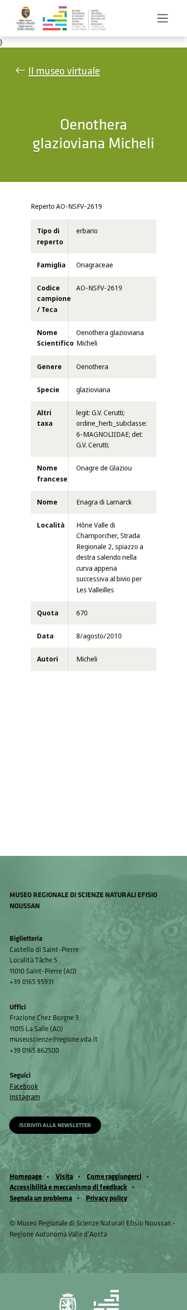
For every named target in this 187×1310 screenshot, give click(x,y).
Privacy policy (106, 1198)
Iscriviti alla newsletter (55, 1125)
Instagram (25, 1096)
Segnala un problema (41, 1198)
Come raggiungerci (114, 1176)
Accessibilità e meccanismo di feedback (68, 1187)
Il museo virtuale (64, 70)
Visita (64, 1176)
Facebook (24, 1086)
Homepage (26, 1176)
